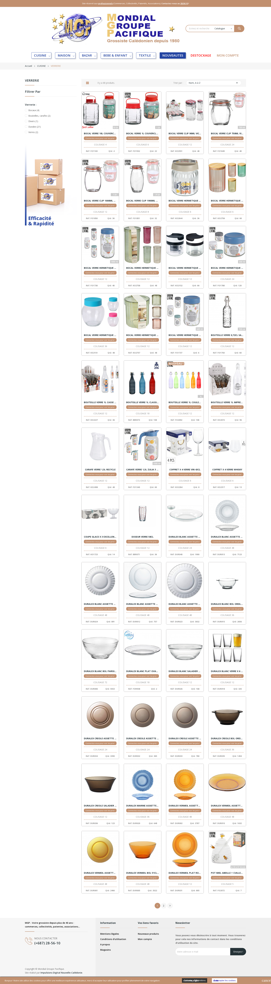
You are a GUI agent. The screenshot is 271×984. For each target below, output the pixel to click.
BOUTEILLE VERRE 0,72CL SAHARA (227, 335)
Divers (33, 121)
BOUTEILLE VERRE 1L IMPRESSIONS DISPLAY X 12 (227, 402)
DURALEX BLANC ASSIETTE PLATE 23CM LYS (142, 604)
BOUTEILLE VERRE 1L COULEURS (185, 402)
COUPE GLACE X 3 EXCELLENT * (100, 536)
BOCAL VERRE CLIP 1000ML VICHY (100, 200)
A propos (105, 944)
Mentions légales (109, 933)
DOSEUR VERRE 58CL (143, 536)
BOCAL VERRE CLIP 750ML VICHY (227, 133)
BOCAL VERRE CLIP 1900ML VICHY (142, 200)
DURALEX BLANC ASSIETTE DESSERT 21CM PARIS (100, 604)
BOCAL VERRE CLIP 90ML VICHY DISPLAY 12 (185, 133)
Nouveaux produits (148, 933)
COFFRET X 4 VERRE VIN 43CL (184, 469)
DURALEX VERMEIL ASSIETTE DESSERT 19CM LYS (227, 805)
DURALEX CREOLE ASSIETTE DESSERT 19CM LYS (142, 738)
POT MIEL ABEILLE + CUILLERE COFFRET (227, 872)
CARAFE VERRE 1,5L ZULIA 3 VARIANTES (142, 469)
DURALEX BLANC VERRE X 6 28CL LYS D (227, 671)
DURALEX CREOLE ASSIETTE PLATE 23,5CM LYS (185, 738)
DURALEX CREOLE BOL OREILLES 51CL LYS (227, 738)
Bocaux (33, 110)
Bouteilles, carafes (39, 115)
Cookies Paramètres (194, 980)
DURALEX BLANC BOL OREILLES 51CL (227, 604)
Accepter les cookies (224, 980)
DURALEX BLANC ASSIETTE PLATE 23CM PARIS (185, 604)
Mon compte (145, 939)
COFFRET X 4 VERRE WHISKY (227, 469)
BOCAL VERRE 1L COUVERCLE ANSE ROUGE (142, 133)
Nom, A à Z (214, 83)
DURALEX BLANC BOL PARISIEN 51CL (100, 671)
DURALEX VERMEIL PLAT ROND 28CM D (185, 872)
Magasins (105, 949)
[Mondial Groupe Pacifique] (51, 190)
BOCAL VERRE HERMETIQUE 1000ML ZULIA (100, 268)
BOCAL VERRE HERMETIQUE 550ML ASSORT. (142, 335)
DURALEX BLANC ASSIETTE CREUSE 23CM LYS (185, 536)
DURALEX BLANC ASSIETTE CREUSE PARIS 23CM (227, 536)
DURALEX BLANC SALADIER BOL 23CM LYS (185, 671)
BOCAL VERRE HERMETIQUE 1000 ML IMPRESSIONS (185, 200)
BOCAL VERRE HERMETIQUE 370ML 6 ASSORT (100, 335)
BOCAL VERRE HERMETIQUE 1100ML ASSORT (142, 268)
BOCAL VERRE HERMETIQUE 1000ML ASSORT (227, 200)
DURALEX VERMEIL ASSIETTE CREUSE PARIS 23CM (185, 805)
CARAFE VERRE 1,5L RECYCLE (100, 469)
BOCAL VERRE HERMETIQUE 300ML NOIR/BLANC (185, 268)
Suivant (170, 905)
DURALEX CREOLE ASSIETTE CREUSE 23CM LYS (100, 738)
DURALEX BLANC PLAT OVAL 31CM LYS (142, 671)
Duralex (34, 126)
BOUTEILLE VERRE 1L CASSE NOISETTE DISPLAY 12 (100, 402)
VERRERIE (32, 81)
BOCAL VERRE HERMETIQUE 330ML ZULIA (227, 268)
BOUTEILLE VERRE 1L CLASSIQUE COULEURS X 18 (142, 402)
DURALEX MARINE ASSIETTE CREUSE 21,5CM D (142, 805)
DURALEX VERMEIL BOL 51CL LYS (142, 872)
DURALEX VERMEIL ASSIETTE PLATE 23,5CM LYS (100, 872)
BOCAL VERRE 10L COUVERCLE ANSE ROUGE (100, 133)
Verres (33, 132)
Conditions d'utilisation (113, 939)
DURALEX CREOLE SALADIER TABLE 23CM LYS (100, 805)
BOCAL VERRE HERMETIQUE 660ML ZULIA (185, 335)
